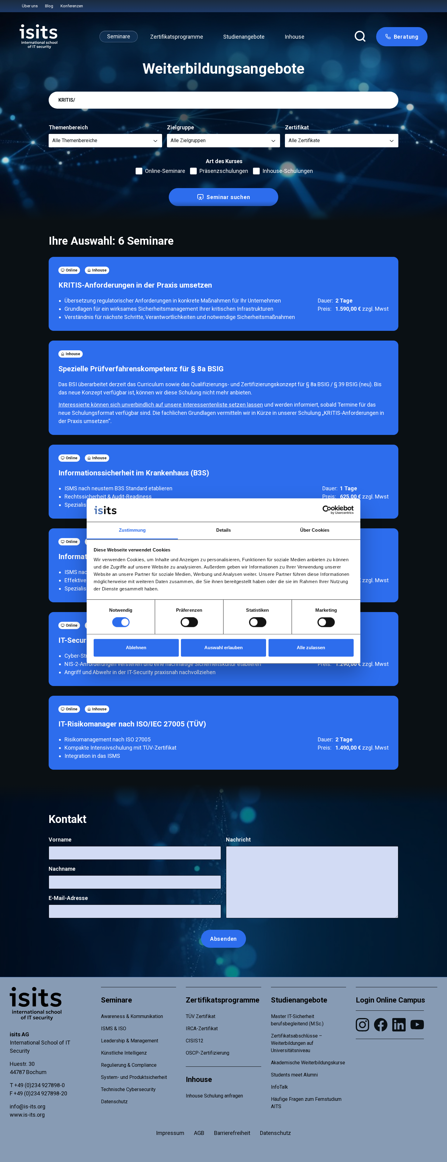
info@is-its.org (27, 1106)
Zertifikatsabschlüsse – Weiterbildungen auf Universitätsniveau (296, 1043)
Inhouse (294, 36)
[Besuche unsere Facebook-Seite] (380, 1024)
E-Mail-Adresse (68, 898)
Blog (49, 6)
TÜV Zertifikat (200, 1016)
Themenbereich (68, 127)
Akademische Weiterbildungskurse (308, 1063)
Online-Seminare (165, 171)
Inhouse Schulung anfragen (214, 1096)
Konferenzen (72, 6)
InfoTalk (279, 1087)
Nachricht (238, 839)
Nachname (62, 869)
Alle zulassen (311, 647)
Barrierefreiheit (232, 1133)
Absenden (223, 939)
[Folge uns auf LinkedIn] (399, 1024)
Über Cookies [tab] (314, 530)
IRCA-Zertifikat (202, 1028)
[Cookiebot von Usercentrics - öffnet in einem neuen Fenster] (327, 510)
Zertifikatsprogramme (176, 36)
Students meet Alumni (294, 1075)
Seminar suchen (228, 197)
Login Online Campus (390, 1000)
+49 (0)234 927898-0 (39, 1085)
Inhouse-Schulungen (287, 171)
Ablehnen (136, 647)
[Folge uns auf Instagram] (362, 1024)
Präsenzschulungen (223, 171)
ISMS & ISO (113, 1028)
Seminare (118, 36)
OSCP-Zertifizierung (207, 1053)
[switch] (189, 622)
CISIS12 (194, 1041)
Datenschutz (114, 1101)
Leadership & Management (129, 1041)
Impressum (170, 1133)
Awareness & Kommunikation (132, 1016)
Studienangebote (244, 36)
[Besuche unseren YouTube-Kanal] (417, 1024)
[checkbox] (139, 171)
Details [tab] (223, 530)
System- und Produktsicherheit (134, 1077)
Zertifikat (297, 127)
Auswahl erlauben (223, 647)
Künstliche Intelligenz (124, 1053)
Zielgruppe (180, 127)
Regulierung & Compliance (129, 1065)
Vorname (60, 839)
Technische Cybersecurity (128, 1089)
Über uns (30, 6)
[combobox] (105, 140)
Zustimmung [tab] (132, 530)
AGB (199, 1133)
